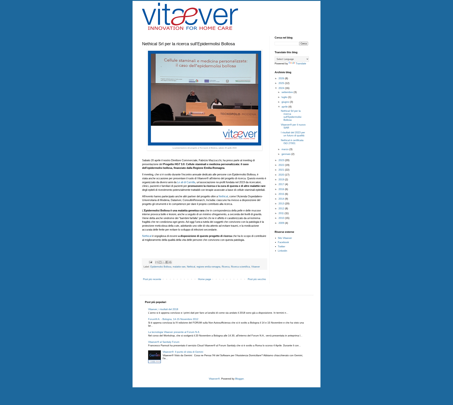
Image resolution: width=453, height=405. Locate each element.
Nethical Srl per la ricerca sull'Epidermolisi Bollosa (291, 115)
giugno (286, 101)
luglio (285, 97)
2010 (282, 218)
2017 (282, 184)
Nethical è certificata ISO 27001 (292, 142)
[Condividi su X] (163, 262)
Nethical (223, 196)
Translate (301, 63)
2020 (282, 174)
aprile (285, 106)
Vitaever (255, 267)
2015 (282, 194)
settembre (288, 92)
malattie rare (179, 267)
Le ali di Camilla (186, 182)
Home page (204, 279)
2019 (282, 179)
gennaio (286, 154)
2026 (282, 78)
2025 (282, 83)
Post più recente (152, 279)
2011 (282, 213)
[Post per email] (150, 262)
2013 (282, 203)
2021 (282, 169)
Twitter (281, 246)
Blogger (239, 378)
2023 (282, 160)
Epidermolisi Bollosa (160, 267)
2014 (282, 198)
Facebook (283, 242)
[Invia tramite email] (157, 262)
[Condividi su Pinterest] (170, 262)
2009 (282, 223)
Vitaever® (214, 378)
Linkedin (282, 250)
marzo (285, 149)
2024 (282, 88)
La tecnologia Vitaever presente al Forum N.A (173, 332)
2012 (282, 208)
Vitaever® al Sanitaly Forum (163, 341)
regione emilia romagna (208, 267)
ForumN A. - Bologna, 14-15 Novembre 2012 (173, 319)
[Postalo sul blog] (160, 262)
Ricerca (226, 267)
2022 (282, 165)
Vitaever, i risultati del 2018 (163, 309)
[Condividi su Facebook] (167, 262)
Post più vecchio (257, 279)
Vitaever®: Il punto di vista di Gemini (183, 351)
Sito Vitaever (285, 238)
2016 (282, 189)
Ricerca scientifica (240, 267)
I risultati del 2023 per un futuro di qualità (293, 134)
